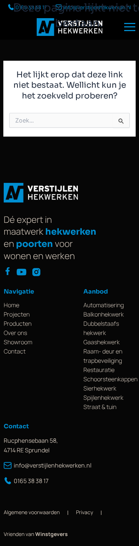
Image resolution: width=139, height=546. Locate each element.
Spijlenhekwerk (103, 397)
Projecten (17, 314)
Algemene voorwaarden (32, 512)
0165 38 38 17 (31, 481)
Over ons (15, 333)
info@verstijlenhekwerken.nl (48, 465)
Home (11, 305)
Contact (15, 351)
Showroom (18, 342)
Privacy (84, 512)
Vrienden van (36, 533)
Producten (18, 323)
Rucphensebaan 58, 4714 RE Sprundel (31, 445)
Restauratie (99, 370)
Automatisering (103, 305)
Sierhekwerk (99, 388)
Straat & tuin (99, 407)
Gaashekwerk (101, 342)
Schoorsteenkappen (110, 379)
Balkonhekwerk (103, 314)
